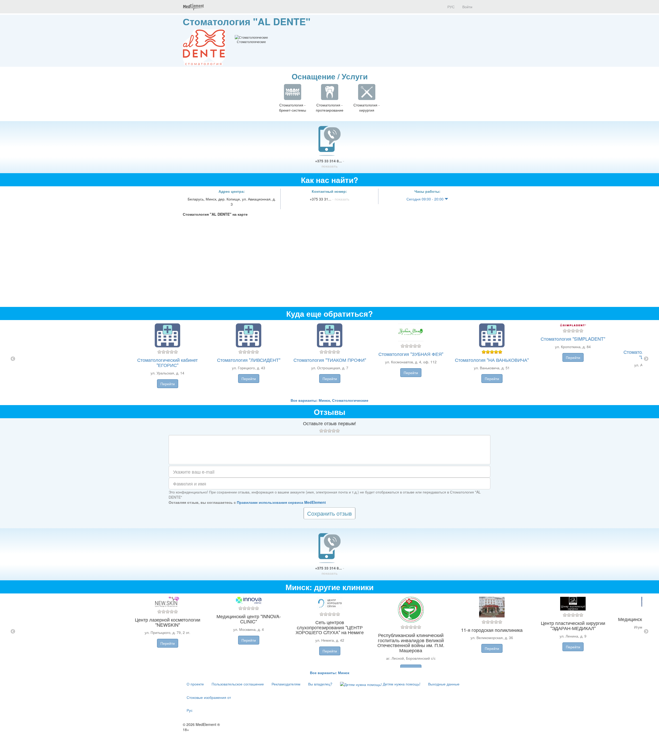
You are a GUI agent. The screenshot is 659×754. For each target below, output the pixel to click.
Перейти (167, 383)
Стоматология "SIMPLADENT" (573, 338)
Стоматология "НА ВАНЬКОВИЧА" (492, 359)
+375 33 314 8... (329, 163)
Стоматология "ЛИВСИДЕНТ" (248, 359)
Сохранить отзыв (329, 513)
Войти (467, 6)
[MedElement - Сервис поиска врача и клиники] (193, 6)
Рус (190, 710)
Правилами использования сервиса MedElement (281, 502)
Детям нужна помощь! (401, 683)
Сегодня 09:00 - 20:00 (425, 199)
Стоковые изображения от (209, 697)
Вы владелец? (320, 683)
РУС (450, 6)
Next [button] (646, 359)
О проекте (195, 683)
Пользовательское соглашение (238, 683)
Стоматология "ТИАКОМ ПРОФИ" (329, 359)
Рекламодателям (286, 683)
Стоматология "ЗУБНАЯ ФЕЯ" (410, 353)
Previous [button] (12, 359)
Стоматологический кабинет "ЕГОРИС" (167, 362)
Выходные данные (443, 683)
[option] (329, 358)
